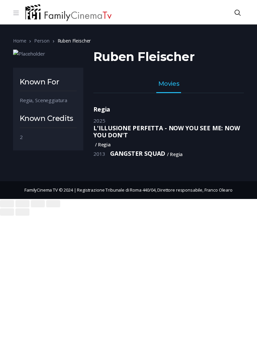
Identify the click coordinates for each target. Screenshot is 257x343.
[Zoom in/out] (53, 203)
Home (19, 41)
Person (41, 41)
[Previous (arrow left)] (7, 212)
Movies (168, 84)
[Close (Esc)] (7, 203)
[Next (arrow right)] (22, 212)
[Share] (22, 203)
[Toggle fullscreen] (38, 203)
